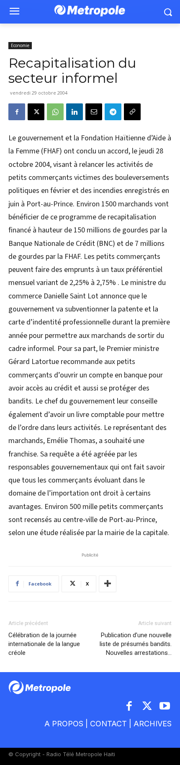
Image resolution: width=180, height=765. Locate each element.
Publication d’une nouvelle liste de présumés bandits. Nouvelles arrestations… (136, 644)
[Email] (93, 111)
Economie (20, 45)
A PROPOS (63, 723)
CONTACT (108, 723)
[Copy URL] (132, 111)
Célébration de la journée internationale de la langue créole (44, 644)
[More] (107, 583)
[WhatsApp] (55, 111)
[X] (36, 111)
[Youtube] (165, 707)
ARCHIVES (153, 723)
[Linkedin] (74, 111)
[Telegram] (113, 111)
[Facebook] (16, 111)
